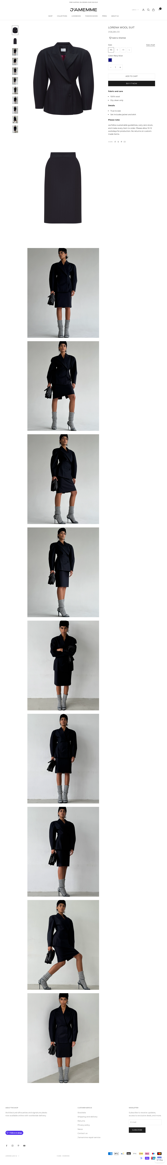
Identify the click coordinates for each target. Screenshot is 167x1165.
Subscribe (137, 1130)
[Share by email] (125, 142)
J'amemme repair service (89, 1137)
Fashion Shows (91, 16)
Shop (50, 16)
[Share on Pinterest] (121, 142)
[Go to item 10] (15, 119)
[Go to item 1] (15, 30)
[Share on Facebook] (115, 142)
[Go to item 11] (15, 129)
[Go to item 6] (15, 81)
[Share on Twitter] (118, 142)
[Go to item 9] (15, 110)
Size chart (150, 45)
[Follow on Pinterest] (18, 1146)
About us (115, 16)
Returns (81, 1121)
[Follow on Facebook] (6, 1146)
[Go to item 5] (15, 71)
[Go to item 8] (15, 100)
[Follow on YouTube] (24, 1146)
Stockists (82, 1113)
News (80, 1129)
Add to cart (132, 76)
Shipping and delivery (87, 1117)
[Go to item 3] (15, 52)
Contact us (82, 1133)
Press (104, 16)
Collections (62, 16)
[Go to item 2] (15, 41)
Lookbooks (76, 16)
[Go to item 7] (15, 90)
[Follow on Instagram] (12, 1146)
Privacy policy (84, 1125)
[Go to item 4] (15, 61)
